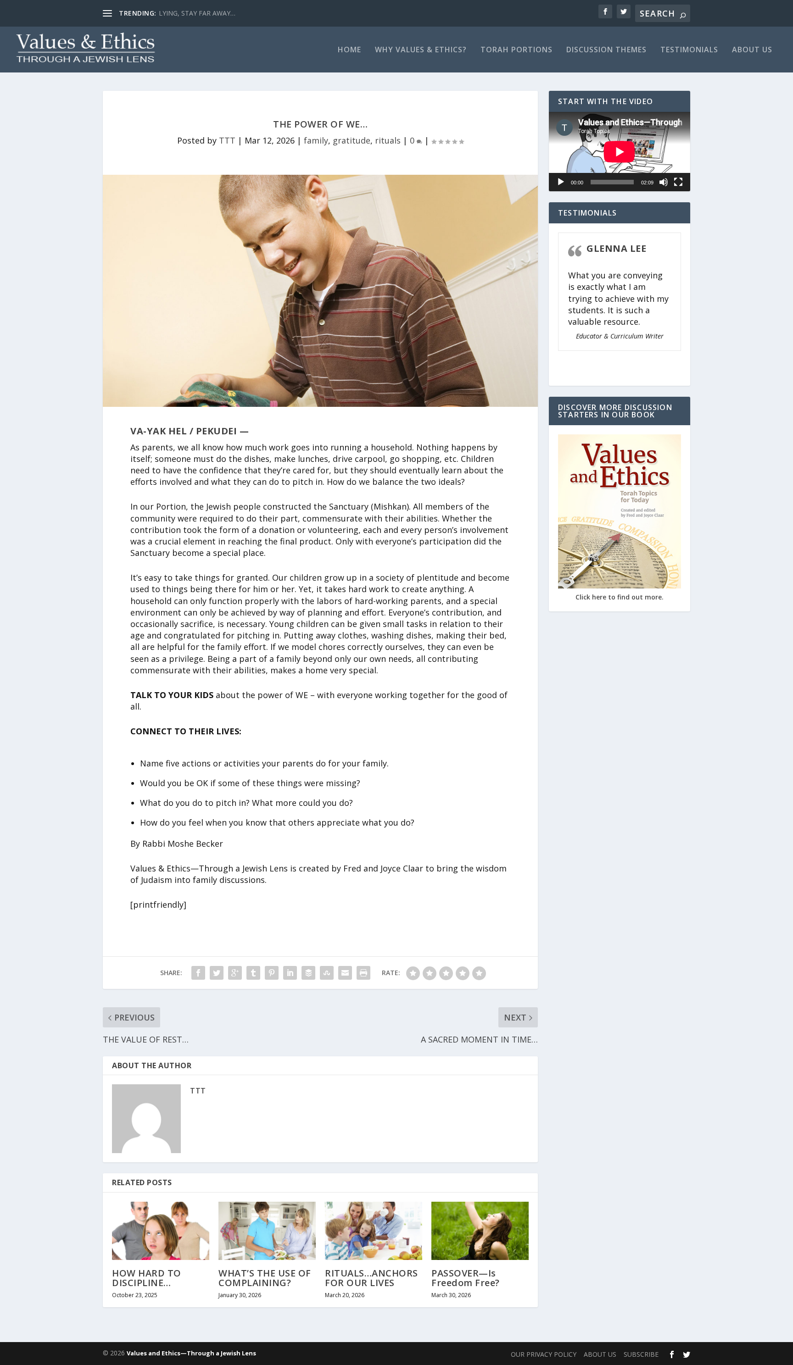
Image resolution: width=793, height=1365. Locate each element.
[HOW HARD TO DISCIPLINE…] (160, 1231)
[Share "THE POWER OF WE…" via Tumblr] (253, 973)
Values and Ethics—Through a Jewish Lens (191, 1353)
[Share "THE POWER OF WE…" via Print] (363, 973)
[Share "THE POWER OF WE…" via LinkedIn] (290, 973)
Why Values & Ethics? (421, 50)
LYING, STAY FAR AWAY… (197, 13)
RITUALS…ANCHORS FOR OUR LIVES (371, 1277)
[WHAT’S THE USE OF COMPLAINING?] (267, 1231)
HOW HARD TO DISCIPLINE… (146, 1277)
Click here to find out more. (619, 597)
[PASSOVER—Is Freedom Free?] (480, 1231)
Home (349, 50)
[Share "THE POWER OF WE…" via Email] (345, 973)
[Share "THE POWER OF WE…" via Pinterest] (271, 973)
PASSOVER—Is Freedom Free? (465, 1277)
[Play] (560, 182)
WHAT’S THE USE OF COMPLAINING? (264, 1277)
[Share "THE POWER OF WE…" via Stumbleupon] (327, 973)
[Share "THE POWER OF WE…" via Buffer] (308, 973)
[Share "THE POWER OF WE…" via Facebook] (198, 973)
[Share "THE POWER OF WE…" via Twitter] (216, 973)
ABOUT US (752, 50)
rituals (388, 140)
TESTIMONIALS (689, 50)
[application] (619, 151)
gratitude (351, 140)
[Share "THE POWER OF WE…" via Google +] (235, 973)
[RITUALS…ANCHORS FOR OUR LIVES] (373, 1231)
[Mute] (663, 182)
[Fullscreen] (678, 182)
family (316, 140)
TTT (227, 140)
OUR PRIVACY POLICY (543, 1354)
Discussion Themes (606, 50)
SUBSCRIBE (641, 1354)
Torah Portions (516, 50)
